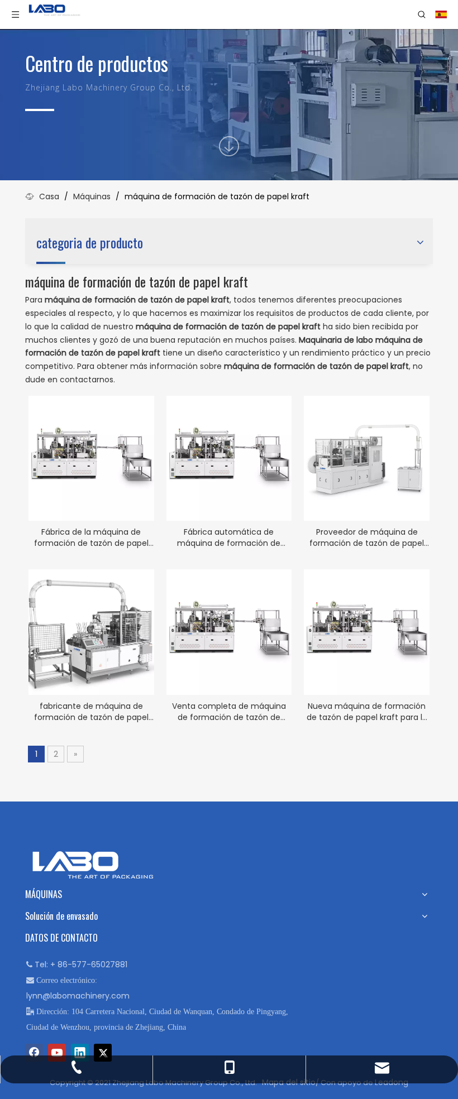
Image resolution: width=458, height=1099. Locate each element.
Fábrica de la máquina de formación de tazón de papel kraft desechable (91, 537)
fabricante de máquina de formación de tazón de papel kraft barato (91, 711)
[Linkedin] (80, 1053)
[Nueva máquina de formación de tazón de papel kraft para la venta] (367, 631)
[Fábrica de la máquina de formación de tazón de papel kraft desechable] (91, 457)
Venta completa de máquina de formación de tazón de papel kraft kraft (229, 711)
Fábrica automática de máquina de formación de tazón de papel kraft (228, 537)
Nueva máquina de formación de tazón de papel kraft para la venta (367, 711)
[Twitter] (103, 1053)
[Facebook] (34, 1053)
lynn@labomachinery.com (78, 995)
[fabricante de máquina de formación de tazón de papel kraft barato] (91, 631)
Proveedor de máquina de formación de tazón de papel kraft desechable (366, 537)
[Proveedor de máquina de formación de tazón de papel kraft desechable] (367, 457)
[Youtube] (57, 1053)
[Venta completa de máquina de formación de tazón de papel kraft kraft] (229, 631)
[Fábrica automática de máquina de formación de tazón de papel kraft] (229, 457)
